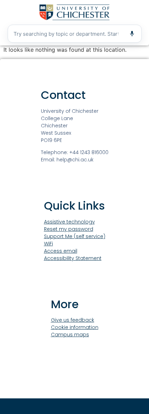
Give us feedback (72, 319)
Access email (60, 250)
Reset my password (68, 229)
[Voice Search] (132, 33)
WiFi (48, 243)
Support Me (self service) (74, 236)
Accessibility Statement (73, 258)
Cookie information (74, 327)
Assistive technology (69, 221)
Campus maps (70, 334)
